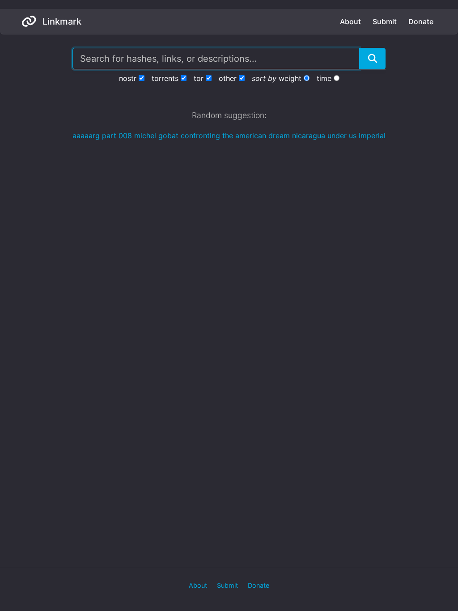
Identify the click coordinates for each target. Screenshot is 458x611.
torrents (165, 78)
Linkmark (60, 21)
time (324, 78)
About (350, 21)
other (228, 78)
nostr (127, 78)
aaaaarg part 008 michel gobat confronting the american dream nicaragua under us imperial (229, 135)
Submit (385, 21)
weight (290, 78)
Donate (420, 21)
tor (199, 78)
